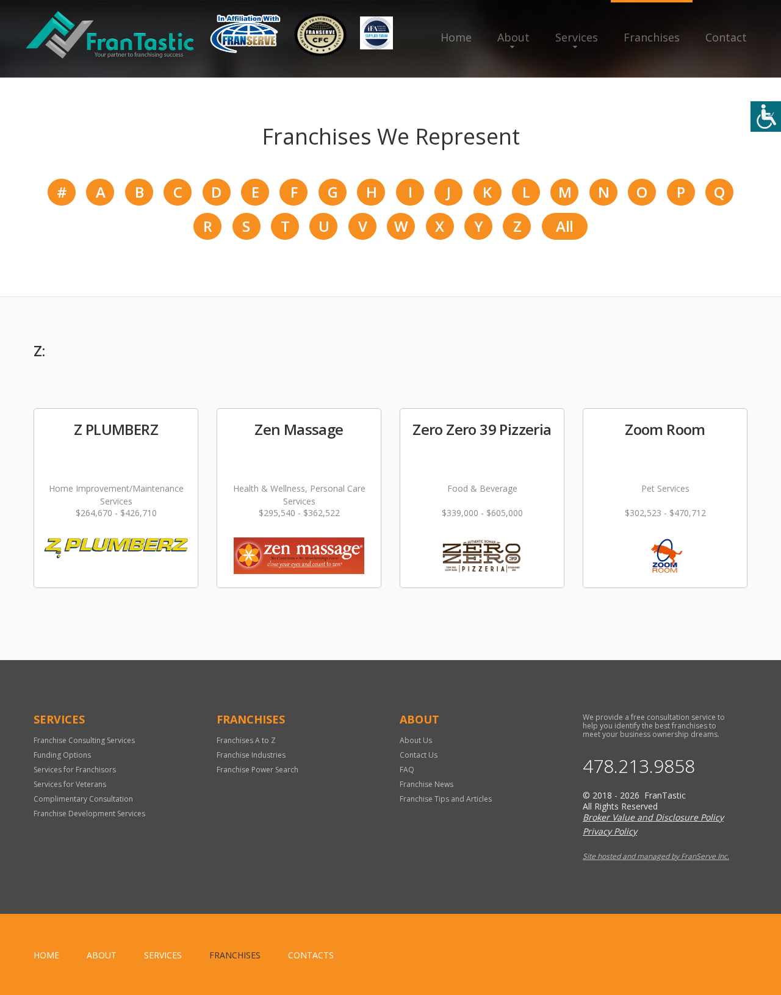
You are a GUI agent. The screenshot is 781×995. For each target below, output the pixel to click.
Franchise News (426, 784)
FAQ (407, 769)
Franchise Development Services (89, 813)
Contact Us (418, 755)
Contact (726, 37)
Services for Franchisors (75, 769)
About (513, 37)
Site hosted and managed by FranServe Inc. (656, 856)
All (564, 226)
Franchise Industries (251, 755)
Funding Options (62, 755)
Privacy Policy (610, 831)
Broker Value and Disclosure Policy (653, 817)
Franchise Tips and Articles (446, 799)
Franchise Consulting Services (84, 740)
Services (576, 37)
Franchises (652, 37)
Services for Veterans (70, 784)
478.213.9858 (639, 766)
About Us (416, 740)
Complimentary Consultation (83, 799)
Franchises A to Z (246, 740)
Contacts (311, 955)
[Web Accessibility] (765, 116)
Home (456, 37)
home (46, 955)
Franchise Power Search (257, 769)
